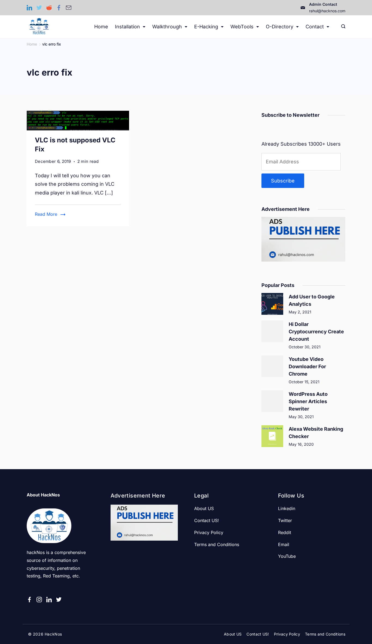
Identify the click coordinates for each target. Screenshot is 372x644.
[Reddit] (49, 7)
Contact (315, 26)
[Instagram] (39, 599)
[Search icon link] (342, 27)
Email (283, 544)
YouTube (287, 556)
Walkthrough (167, 26)
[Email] (68, 7)
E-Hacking (206, 26)
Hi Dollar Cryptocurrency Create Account (316, 331)
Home (101, 26)
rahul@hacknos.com (327, 10)
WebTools (242, 26)
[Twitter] (39, 7)
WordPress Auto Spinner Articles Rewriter (308, 401)
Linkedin (286, 508)
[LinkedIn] (29, 7)
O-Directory (279, 26)
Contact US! (206, 520)
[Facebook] (59, 7)
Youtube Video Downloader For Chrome (307, 366)
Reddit (284, 532)
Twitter (285, 520)
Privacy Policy (208, 532)
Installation (127, 26)
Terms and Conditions (216, 544)
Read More (46, 214)
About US (204, 508)
